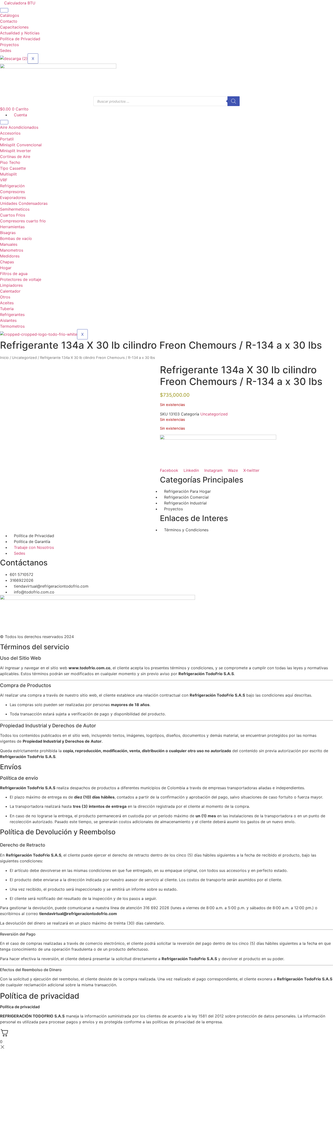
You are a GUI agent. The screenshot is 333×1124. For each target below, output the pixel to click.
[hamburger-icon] (4, 10)
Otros (5, 297)
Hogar (5, 267)
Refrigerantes (12, 314)
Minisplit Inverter (15, 150)
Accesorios (10, 133)
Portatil (7, 139)
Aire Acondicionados (19, 127)
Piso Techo (10, 162)
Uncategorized (24, 357)
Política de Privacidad (20, 38)
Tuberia (7, 308)
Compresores (12, 191)
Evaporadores (13, 197)
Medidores (10, 256)
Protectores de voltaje (20, 279)
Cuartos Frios (12, 215)
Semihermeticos (14, 209)
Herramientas (12, 226)
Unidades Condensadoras (24, 203)
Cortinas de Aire (15, 156)
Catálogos (9, 15)
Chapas (7, 261)
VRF (3, 179)
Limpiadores (11, 285)
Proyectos (9, 44)
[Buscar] (233, 101)
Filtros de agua (14, 273)
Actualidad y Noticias (19, 32)
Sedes (5, 50)
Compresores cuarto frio (23, 220)
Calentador (10, 291)
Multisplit (8, 174)
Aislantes (8, 320)
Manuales (8, 244)
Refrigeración (12, 185)
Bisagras (8, 232)
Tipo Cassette (13, 168)
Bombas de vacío (16, 238)
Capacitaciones (14, 27)
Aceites (7, 302)
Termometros (12, 326)
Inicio (4, 357)
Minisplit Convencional (21, 144)
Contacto (8, 21)
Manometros (11, 250)
